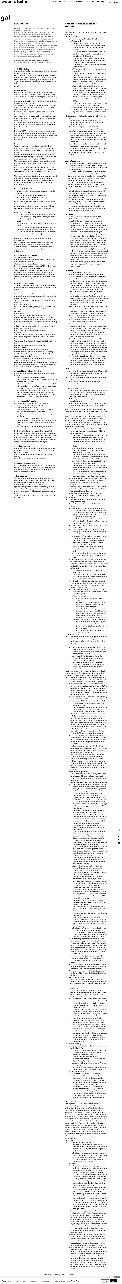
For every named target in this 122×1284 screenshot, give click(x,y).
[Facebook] (119, 833)
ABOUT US (48, 1275)
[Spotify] (119, 840)
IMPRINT (72, 1275)
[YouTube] (119, 843)
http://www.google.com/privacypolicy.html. (30, 330)
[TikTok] (119, 836)
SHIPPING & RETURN (60, 1275)
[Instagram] (119, 830)
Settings (104, 1281)
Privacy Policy (75, 1281)
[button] (109, 2)
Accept (114, 1281)
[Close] (120, 1280)
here (19, 302)
